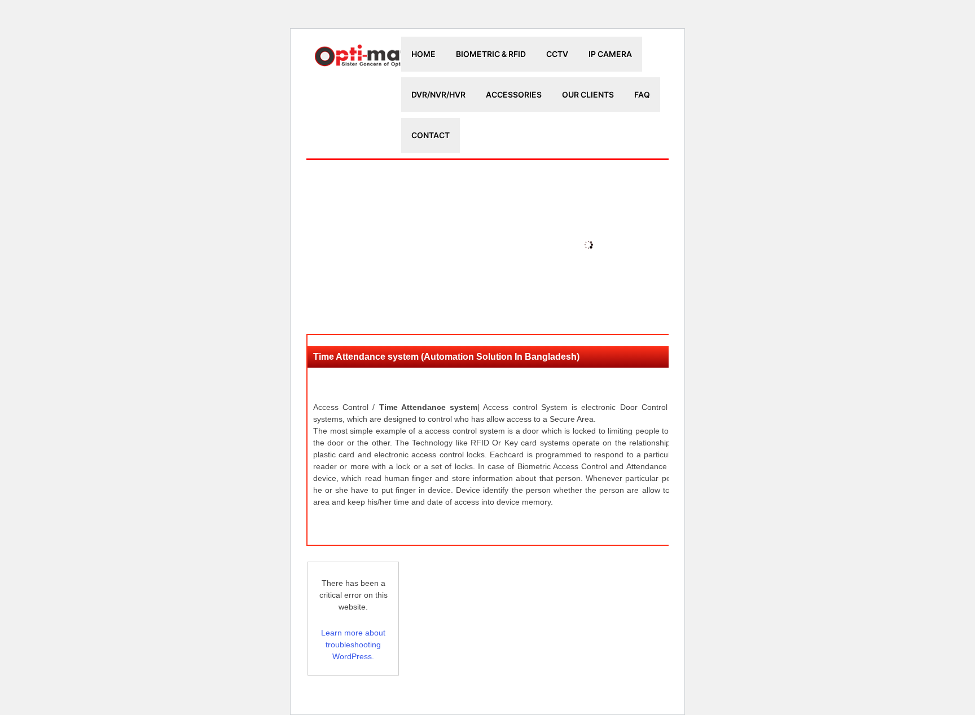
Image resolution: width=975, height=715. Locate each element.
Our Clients (588, 94)
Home (423, 54)
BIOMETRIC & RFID (491, 54)
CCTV (557, 54)
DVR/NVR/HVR (438, 94)
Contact (430, 135)
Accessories (514, 94)
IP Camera (610, 54)
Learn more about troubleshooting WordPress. (353, 644)
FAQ (642, 94)
